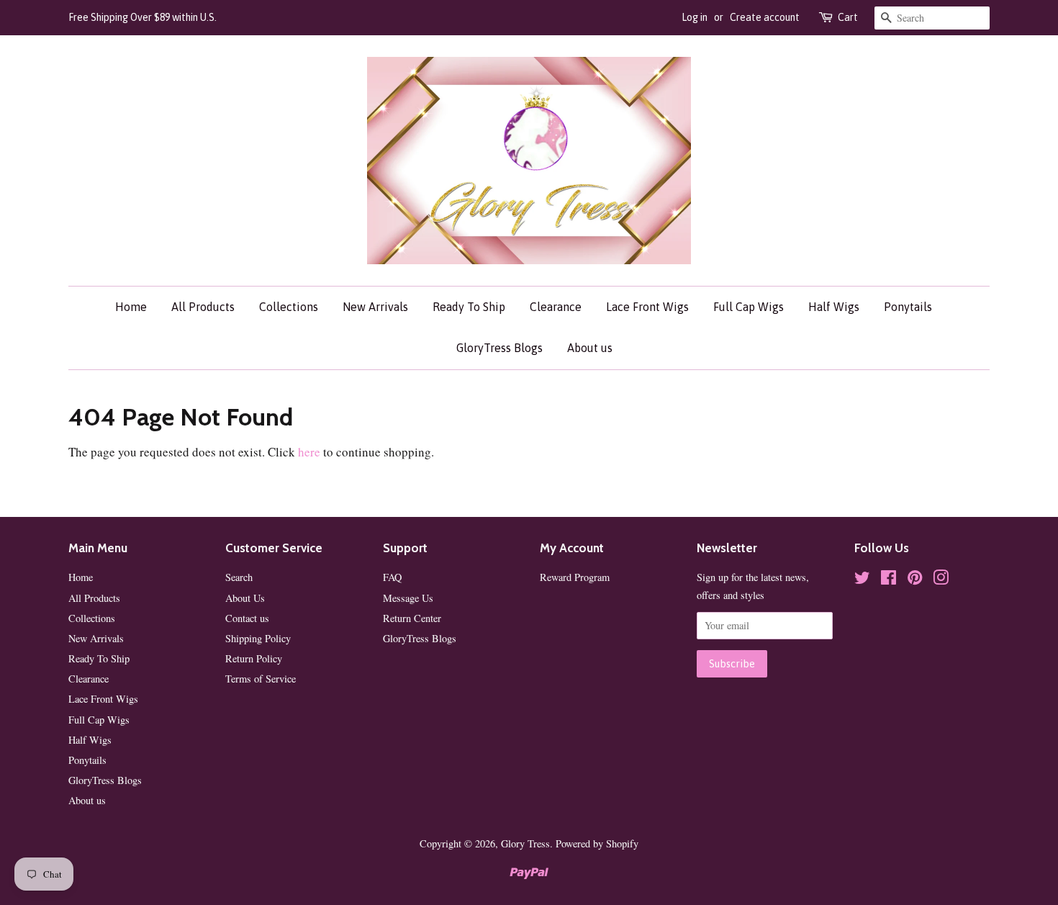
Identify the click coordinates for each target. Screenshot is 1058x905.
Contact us (247, 618)
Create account (765, 17)
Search (239, 577)
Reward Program (575, 577)
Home (131, 306)
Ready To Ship (469, 306)
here (309, 452)
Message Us (408, 598)
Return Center (412, 618)
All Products (203, 306)
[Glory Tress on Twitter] (862, 580)
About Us (245, 598)
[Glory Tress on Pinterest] (915, 580)
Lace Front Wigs (647, 306)
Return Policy (253, 658)
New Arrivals (375, 306)
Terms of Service (260, 678)
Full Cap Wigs (748, 306)
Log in (694, 17)
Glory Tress (525, 843)
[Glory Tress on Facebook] (888, 580)
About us (589, 347)
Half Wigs (833, 306)
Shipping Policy (258, 638)
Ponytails (908, 306)
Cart (848, 17)
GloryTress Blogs (499, 347)
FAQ (392, 577)
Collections (288, 306)
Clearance (556, 306)
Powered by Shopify (597, 843)
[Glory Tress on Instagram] (941, 580)
